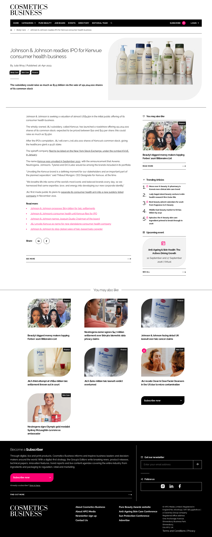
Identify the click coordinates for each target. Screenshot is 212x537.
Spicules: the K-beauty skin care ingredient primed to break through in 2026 (166, 220)
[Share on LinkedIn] (39, 241)
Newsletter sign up (86, 515)
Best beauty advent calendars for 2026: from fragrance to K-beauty (166, 203)
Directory (83, 23)
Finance (35, 72)
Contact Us (82, 520)
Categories (27, 23)
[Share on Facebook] (47, 241)
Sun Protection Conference (134, 515)
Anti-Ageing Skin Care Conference (138, 511)
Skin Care (25, 72)
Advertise (124, 520)
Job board (60, 23)
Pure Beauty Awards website (135, 507)
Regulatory (122, 300)
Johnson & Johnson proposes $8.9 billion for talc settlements (62, 208)
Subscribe (175, 23)
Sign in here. (35, 485)
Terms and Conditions (174, 530)
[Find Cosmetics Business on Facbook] (179, 487)
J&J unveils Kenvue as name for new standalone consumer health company (70, 223)
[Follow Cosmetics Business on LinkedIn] (171, 487)
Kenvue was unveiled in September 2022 (58, 161)
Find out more (17, 495)
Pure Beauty (45, 23)
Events (71, 23)
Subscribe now (152, 400)
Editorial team (100, 23)
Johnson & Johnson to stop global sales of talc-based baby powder (66, 229)
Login (194, 23)
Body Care (14, 72)
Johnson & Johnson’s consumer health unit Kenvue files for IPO (63, 213)
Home (16, 23)
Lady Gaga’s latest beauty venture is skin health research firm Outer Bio (167, 196)
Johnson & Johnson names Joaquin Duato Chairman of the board (65, 218)
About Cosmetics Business (90, 507)
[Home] (11, 30)
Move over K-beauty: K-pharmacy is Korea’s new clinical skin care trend (165, 188)
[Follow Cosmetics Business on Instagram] (163, 487)
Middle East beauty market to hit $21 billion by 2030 (165, 211)
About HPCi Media (86, 511)
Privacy (191, 530)
